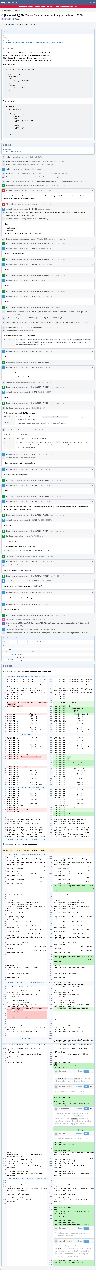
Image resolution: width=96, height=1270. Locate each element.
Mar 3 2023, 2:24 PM (57, 480)
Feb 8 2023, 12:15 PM (51, 327)
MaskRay (38, 177)
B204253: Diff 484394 (42, 291)
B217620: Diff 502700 (42, 531)
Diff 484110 (33, 264)
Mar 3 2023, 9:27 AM (36, 430)
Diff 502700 (33, 520)
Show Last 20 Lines (40, 839)
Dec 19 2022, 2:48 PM (45, 248)
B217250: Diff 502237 (42, 480)
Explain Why (18, 626)
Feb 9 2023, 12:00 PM (45, 351)
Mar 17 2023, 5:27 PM (45, 581)
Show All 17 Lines (27, 1038)
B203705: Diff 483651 (42, 243)
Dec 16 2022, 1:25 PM (45, 209)
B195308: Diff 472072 (42, 185)
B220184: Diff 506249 (42, 615)
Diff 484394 (33, 280)
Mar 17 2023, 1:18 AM (38, 536)
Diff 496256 (33, 367)
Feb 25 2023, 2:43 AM (58, 403)
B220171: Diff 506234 (42, 576)
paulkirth (14, 24)
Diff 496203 (33, 351)
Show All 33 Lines (27, 734)
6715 (8, 339)
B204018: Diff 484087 (42, 259)
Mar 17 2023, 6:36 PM (50, 620)
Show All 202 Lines (26, 839)
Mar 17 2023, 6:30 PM (58, 615)
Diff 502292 (33, 485)
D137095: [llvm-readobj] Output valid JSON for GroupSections (50, 181)
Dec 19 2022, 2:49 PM (58, 259)
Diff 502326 (33, 501)
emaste (33, 239)
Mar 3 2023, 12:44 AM (38, 408)
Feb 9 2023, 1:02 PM (57, 362)
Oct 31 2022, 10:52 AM (35, 157)
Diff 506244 (33, 581)
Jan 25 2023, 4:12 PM (45, 296)
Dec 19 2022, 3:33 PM (58, 275)
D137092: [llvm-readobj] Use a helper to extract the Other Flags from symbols (59, 312)
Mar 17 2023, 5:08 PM (58, 576)
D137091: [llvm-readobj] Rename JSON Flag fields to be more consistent (55, 318)
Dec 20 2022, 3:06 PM (45, 280)
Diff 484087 (33, 248)
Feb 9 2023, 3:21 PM (44, 383)
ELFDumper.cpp (16, 660)
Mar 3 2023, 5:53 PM (57, 496)
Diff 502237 (33, 469)
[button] (94, 2)
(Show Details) (42, 219)
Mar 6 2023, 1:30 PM (57, 531)
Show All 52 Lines (27, 787)
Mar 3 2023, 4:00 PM (44, 485)
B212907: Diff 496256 (42, 387)
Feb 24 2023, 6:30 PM (45, 392)
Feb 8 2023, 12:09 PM (81, 322)
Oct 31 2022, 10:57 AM (81, 181)
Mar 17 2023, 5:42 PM (45, 604)
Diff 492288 (33, 296)
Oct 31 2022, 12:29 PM (58, 185)
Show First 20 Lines (14, 676)
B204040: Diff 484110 (42, 275)
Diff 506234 (33, 561)
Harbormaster (10, 185)
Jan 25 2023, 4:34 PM (13, 314)
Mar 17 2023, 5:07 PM (45, 561)
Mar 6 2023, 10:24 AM (45, 520)
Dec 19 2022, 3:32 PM (45, 264)
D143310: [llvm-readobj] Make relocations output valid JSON (51, 322)
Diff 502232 (33, 454)
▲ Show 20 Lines (14, 787)
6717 (8, 550)
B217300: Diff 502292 (42, 496)
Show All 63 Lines (27, 676)
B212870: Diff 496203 (42, 362)
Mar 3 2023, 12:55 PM (45, 454)
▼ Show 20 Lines (40, 676)
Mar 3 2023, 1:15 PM (44, 469)
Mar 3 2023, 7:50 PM (57, 515)
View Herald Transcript (41, 161)
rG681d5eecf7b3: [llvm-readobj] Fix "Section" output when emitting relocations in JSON (33, 43)
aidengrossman (11, 322)
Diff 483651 (33, 209)
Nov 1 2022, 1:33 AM (45, 190)
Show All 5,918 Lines (27, 982)
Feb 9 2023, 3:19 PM (44, 367)
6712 (8, 416)
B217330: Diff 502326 (42, 515)
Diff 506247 (33, 592)
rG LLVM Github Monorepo (12, 151)
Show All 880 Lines (27, 1178)
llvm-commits (29, 177)
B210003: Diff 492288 (42, 307)
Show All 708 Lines (28, 854)
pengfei (27, 239)
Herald (8, 161)
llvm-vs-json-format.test (19, 654)
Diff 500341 (33, 392)
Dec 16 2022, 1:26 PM (58, 243)
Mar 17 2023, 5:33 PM (45, 592)
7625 (8, 423)
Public (17, 19)
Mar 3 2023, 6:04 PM (44, 501)
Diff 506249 (33, 604)
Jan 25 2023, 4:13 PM (58, 307)
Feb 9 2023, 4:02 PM (57, 387)
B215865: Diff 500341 (42, 403)
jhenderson (10, 38)
